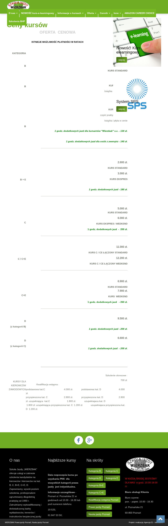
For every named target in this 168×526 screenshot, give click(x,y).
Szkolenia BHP (17, 21)
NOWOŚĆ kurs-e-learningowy (37, 13)
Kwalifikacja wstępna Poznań (103, 499)
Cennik (104, 13)
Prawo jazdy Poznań (99, 507)
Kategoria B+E (96, 485)
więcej (121, 59)
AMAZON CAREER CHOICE (139, 13)
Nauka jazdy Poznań (99, 514)
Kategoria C (112, 471)
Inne (116, 13)
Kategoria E (112, 478)
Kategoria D (95, 478)
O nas (12, 13)
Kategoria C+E (96, 492)
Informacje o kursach (70, 13)
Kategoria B (95, 471)
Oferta (91, 13)
